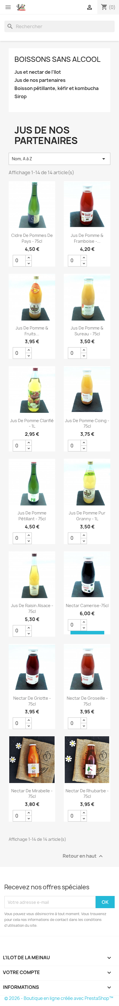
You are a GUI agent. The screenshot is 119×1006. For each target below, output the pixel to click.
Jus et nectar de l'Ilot (37, 72)
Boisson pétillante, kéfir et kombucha (56, 88)
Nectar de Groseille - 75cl (87, 701)
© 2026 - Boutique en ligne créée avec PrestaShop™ (58, 998)
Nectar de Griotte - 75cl (32, 701)
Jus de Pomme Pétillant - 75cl (32, 515)
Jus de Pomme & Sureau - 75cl (87, 330)
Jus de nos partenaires (40, 80)
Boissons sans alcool (57, 59)
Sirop (20, 96)
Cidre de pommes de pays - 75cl (32, 238)
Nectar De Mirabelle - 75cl (32, 793)
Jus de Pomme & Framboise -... (87, 238)
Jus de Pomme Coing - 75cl (87, 423)
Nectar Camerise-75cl (87, 605)
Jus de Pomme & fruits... (32, 330)
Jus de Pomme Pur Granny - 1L (87, 515)
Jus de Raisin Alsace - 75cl (32, 608)
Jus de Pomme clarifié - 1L (32, 423)
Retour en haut (83, 856)
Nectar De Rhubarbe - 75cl (87, 793)
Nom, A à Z (59, 158)
